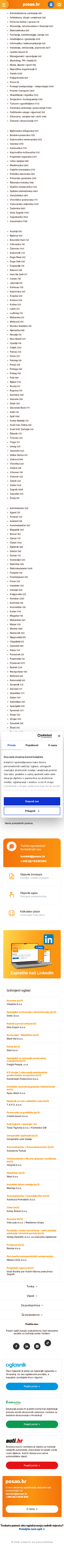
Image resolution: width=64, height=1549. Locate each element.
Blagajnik (14, 529)
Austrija (14, 231)
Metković (15, 321)
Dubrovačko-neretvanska (23, 139)
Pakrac (13, 351)
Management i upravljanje (23, 56)
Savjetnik (15, 684)
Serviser (14, 688)
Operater (14, 645)
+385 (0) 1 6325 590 (33, 861)
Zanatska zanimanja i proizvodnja (27, 107)
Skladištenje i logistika (21, 94)
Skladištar (15, 693)
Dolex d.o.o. (31, 1014)
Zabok (13, 480)
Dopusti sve (32, 801)
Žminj (13, 498)
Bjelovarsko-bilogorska (22, 130)
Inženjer (14, 589)
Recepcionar (16, 671)
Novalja (14, 334)
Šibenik (14, 433)
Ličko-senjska (17, 161)
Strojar (13, 718)
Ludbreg (14, 313)
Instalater (15, 585)
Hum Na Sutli (16, 274)
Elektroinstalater (18, 568)
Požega (14, 369)
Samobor (15, 394)
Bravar (13, 533)
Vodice (13, 467)
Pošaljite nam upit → (32, 1529)
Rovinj (13, 386)
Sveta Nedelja (17, 420)
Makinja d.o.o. (23, 1186)
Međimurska (16, 165)
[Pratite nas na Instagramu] (37, 1347)
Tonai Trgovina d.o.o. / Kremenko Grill (26, 1126)
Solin (12, 412)
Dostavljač (15, 559)
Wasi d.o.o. (16, 1174)
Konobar (14, 598)
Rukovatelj (15, 680)
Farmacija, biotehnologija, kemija (27, 34)
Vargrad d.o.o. (31, 1161)
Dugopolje (15, 265)
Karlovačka (16, 148)
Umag (13, 446)
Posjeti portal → (32, 1386)
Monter (14, 628)
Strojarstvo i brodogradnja (24, 99)
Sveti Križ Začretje (20, 429)
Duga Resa (15, 257)
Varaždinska (16, 195)
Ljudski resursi (17, 51)
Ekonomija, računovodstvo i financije (29, 26)
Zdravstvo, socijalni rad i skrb (25, 116)
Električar (15, 564)
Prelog (13, 373)
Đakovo (14, 270)
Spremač (15, 710)
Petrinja (14, 360)
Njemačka (15, 330)
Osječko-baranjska (20, 169)
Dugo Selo (15, 261)
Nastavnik (15, 632)
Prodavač (15, 663)
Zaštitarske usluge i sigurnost (25, 112)
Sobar (13, 697)
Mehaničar (15, 620)
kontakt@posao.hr (33, 856)
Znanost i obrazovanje (21, 120)
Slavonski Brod (18, 407)
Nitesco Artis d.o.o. (30, 1258)
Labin (13, 308)
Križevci (14, 300)
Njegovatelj (16, 637)
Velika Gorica (17, 455)
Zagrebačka (16, 216)
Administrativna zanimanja (24, 13)
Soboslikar (15, 701)
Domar (13, 555)
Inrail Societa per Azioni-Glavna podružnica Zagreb (30, 1271)
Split (12, 416)
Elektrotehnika (17, 30)
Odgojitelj (15, 641)
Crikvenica (15, 244)
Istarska (14, 143)
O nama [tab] (52, 745)
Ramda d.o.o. (15, 1246)
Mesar (13, 624)
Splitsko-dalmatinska (21, 191)
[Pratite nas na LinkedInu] (26, 1347)
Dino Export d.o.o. (21, 1025)
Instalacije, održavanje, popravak (27, 47)
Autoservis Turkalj (30, 1149)
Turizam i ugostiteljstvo (22, 103)
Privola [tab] (11, 745)
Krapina (14, 295)
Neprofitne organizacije (22, 69)
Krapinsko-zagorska (21, 156)
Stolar (13, 714)
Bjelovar (14, 235)
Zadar (13, 485)
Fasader (14, 572)
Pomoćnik (15, 654)
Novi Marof (15, 338)
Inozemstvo (16, 221)
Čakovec (14, 248)
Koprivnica (15, 291)
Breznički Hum (17, 239)
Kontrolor (14, 602)
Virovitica (15, 463)
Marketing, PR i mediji (21, 60)
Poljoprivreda (17, 77)
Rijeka (13, 381)
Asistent (14, 521)
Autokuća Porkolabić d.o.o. (28, 1197)
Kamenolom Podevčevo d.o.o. (27, 1075)
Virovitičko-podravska (21, 199)
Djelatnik (14, 546)
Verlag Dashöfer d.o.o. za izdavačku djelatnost (31, 1233)
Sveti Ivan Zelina (18, 424)
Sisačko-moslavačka (21, 186)
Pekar (13, 650)
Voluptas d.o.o (15, 1002)
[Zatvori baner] (59, 736)
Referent (14, 675)
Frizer (13, 581)
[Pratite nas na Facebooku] (16, 1347)
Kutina (13, 304)
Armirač (14, 516)
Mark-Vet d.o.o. (23, 1037)
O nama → (31, 1508)
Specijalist (15, 706)
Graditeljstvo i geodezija (22, 39)
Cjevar (13, 538)
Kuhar (13, 611)
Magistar (14, 615)
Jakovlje (14, 282)
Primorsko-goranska (20, 178)
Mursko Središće (19, 325)
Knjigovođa (16, 594)
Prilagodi (30, 810)
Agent (13, 512)
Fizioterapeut (17, 577)
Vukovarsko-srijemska (21, 204)
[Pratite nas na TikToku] (48, 1345)
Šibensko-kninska (19, 182)
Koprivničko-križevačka (22, 152)
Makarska (15, 317)
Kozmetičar (16, 607)
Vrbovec (14, 472)
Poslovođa (15, 658)
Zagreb (14, 489)
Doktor (13, 551)
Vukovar (14, 476)
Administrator (17, 508)
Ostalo (13, 73)
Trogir (13, 442)
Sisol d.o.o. (13, 1048)
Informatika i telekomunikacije (25, 43)
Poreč (13, 364)
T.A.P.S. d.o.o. (28, 1103)
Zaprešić (14, 493)
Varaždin (14, 450)
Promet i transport (19, 90)
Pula (12, 377)
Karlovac (14, 287)
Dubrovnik (15, 252)
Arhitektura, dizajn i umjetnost (26, 17)
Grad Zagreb (16, 212)
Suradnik (14, 723)
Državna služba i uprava (23, 21)
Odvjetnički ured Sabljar (22, 1137)
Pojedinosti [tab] (32, 745)
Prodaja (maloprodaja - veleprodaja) (29, 86)
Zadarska (15, 208)
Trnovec (14, 437)
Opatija (14, 343)
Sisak (13, 403)
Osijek (13, 347)
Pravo (13, 82)
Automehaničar (18, 525)
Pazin (13, 356)
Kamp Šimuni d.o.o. (17, 1209)
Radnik (13, 667)
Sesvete (14, 399)
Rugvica (14, 390)
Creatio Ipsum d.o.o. (23, 1114)
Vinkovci (14, 459)
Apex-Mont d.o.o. (31, 1089)
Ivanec (13, 278)
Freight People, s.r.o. (26, 1061)
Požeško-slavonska (20, 173)
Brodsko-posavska (20, 135)
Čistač (13, 542)
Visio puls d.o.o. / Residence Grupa (25, 1221)
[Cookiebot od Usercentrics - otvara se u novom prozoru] (39, 736)
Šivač (13, 727)
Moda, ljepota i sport (21, 64)
